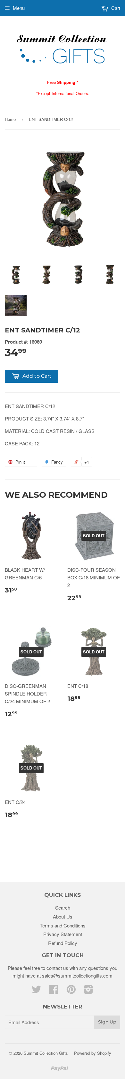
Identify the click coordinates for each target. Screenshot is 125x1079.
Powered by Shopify (92, 1053)
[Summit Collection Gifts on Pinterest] (71, 991)
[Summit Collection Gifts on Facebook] (54, 991)
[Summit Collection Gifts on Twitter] (36, 991)
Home (10, 119)
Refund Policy (62, 943)
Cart (115, 7)
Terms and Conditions (63, 925)
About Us (62, 916)
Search (62, 907)
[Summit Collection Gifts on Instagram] (88, 991)
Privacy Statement (62, 934)
